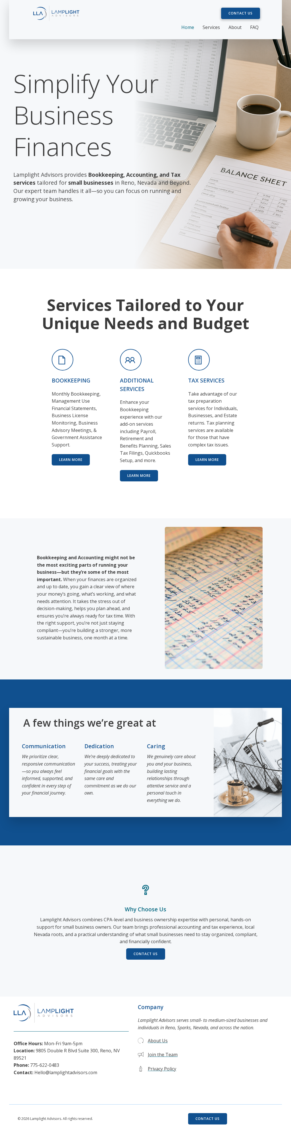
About (235, 27)
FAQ (254, 27)
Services (211, 27)
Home (187, 27)
